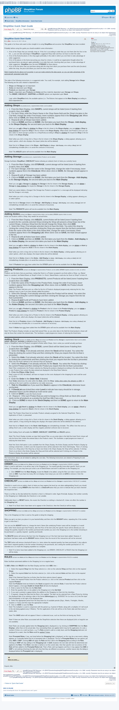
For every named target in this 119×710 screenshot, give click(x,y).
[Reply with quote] (85, 39)
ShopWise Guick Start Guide (18, 26)
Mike (92, 38)
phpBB (53, 698)
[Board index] (14, 10)
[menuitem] (15, 17)
